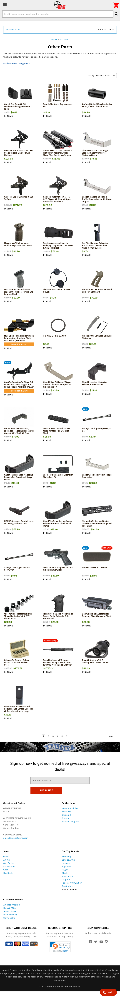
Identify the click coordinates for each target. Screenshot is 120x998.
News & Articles (70, 808)
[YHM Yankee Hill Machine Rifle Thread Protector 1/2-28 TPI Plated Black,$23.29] (19, 603)
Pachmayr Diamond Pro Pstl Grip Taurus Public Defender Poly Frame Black (58, 616)
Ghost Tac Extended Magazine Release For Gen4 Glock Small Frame (57, 523)
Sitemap (66, 818)
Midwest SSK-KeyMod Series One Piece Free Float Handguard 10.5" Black (97, 523)
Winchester (68, 876)
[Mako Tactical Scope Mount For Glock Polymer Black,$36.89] (58, 557)
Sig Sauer (66, 866)
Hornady (66, 863)
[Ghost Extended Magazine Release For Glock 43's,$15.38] (97, 371)
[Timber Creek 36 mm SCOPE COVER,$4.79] (58, 279)
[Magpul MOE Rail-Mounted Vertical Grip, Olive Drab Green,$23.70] (19, 232)
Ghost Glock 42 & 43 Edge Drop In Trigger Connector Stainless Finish (95, 152)
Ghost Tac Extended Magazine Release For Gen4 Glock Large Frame (18, 477)
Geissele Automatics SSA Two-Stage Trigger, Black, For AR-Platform (18, 152)
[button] (60, 30)
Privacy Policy (10, 914)
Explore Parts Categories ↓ (16, 63)
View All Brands (69, 889)
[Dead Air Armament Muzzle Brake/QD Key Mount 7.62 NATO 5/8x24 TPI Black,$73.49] (58, 232)
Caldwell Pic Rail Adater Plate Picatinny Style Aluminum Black (96, 615)
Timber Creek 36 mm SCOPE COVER (56, 290)
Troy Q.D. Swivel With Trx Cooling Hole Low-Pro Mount (95, 661)
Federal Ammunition (72, 883)
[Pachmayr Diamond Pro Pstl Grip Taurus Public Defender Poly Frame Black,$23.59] (58, 603)
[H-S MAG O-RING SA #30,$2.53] (58, 325)
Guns (6, 856)
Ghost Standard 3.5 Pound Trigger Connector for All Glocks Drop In (97, 199)
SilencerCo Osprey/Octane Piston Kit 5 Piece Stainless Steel (17, 662)
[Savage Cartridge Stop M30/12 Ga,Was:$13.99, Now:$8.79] (97, 418)
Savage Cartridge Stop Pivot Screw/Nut (17, 568)
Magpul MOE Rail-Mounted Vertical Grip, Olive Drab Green (18, 244)
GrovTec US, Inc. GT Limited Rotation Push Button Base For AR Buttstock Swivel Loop (18, 708)
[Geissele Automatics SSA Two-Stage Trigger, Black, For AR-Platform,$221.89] (19, 140)
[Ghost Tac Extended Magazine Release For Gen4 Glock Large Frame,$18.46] (19, 464)
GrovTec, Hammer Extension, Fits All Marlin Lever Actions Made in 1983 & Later (95, 245)
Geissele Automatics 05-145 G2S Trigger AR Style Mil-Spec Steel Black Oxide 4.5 (57, 199)
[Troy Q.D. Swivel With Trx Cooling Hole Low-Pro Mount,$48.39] (97, 649)
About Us (66, 811)
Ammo (6, 860)
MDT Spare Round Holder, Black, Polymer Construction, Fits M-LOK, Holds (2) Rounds (19, 338)
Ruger (65, 869)
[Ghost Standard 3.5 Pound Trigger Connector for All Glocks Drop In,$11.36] (97, 186)
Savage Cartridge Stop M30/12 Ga (96, 429)
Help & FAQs (9, 908)
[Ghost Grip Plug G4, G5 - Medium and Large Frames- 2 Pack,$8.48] (19, 93)
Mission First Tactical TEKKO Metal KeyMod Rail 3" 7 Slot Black (56, 430)
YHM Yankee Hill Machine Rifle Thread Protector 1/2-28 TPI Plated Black (18, 616)
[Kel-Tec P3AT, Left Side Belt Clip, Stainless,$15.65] (97, 325)
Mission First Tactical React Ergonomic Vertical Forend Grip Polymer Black (19, 291)
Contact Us (9, 918)
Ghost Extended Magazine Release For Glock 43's (94, 383)
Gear (5, 869)
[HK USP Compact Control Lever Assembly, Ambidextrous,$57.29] (19, 510)
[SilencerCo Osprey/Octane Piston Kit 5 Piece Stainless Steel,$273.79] (19, 649)
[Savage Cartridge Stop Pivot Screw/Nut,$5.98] (19, 557)
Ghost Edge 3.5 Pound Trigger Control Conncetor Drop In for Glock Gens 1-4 (57, 384)
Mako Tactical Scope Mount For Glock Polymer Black (58, 568)
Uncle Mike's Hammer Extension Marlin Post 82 (58, 476)
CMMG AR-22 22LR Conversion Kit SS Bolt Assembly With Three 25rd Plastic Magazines (57, 152)
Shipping (66, 815)
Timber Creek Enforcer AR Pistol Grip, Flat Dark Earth (97, 290)
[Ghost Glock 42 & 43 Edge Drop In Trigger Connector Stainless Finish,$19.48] (97, 140)
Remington (67, 886)
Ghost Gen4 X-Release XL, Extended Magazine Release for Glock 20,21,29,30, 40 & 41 (19, 430)
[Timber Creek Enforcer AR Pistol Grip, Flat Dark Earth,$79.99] (97, 279)
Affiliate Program (70, 821)
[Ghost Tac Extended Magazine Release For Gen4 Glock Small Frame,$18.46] (58, 510)
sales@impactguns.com (15, 838)
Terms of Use (9, 911)
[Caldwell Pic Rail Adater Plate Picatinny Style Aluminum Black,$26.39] (97, 603)
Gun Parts (8, 863)
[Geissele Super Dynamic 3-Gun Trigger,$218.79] (19, 186)
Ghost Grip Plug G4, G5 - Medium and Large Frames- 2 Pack (18, 106)
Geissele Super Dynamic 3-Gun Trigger (18, 198)
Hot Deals (8, 873)
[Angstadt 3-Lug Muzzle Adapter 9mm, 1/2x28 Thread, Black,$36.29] (97, 93)
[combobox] (57, 13)
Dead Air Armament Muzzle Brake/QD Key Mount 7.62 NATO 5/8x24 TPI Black (58, 245)
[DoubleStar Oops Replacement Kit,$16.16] (58, 93)
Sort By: (91, 75)
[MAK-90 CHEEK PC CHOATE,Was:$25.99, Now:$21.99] (97, 557)
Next (111, 736)
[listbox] (106, 75)
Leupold (66, 879)
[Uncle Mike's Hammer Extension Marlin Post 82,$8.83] (58, 464)
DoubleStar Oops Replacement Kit (57, 105)
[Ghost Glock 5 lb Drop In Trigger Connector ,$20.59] (97, 464)
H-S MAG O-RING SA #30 (54, 336)
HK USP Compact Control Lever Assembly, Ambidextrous (19, 522)
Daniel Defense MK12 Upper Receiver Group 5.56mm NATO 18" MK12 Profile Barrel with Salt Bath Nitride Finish (57, 663)
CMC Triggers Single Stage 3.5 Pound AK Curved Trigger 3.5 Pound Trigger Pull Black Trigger (18, 384)
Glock (65, 873)
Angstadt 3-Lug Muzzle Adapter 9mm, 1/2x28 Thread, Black (97, 105)
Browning (66, 856)
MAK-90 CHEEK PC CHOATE (94, 567)
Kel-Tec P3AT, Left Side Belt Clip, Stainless (97, 337)
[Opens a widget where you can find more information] (108, 992)
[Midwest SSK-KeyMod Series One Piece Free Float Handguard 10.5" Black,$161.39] (97, 510)
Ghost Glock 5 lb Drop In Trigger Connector (97, 476)
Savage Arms (68, 860)
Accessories (9, 866)
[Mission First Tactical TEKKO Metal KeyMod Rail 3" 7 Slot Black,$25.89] (58, 418)
